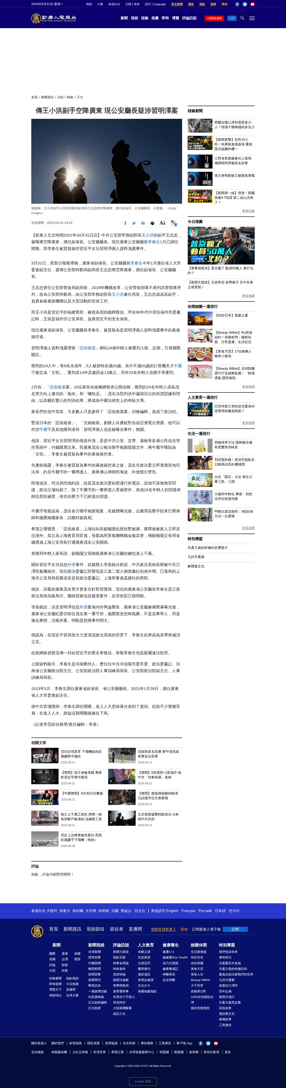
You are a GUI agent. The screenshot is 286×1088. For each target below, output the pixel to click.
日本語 (220, 911)
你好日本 (197, 957)
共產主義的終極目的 (233, 969)
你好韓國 (197, 963)
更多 (228, 1052)
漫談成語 (144, 974)
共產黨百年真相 (230, 963)
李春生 (154, 242)
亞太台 (140, 911)
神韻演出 (55, 995)
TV (232, 18)
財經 (65, 965)
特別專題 (195, 539)
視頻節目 (96, 929)
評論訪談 (189, 18)
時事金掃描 (121, 963)
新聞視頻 (96, 945)
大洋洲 (90, 911)
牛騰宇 (45, 429)
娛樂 (77, 953)
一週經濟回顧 (97, 991)
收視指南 (75, 1043)
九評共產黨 (196, 557)
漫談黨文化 (227, 1013)
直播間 (135, 929)
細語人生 (119, 1013)
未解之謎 (144, 952)
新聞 (124, 18)
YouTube (252, 4)
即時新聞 (55, 984)
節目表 (116, 929)
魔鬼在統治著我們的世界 (236, 974)
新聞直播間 (215, 18)
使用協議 (111, 1043)
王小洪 (148, 235)
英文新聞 (177, 4)
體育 (77, 959)
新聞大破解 (121, 980)
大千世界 (197, 985)
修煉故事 (225, 1019)
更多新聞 (248, 386)
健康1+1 (168, 952)
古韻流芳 (144, 963)
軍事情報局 (121, 985)
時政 (70, 97)
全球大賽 (72, 995)
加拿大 (64, 911)
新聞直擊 (94, 974)
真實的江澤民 (228, 985)
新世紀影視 (211, 1052)
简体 (137, 4)
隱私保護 (93, 1043)
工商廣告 (225, 1025)
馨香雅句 (144, 969)
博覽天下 (55, 989)
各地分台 (114, 4)
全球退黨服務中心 (141, 1052)
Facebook (237, 4)
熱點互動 (119, 957)
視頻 (134, 18)
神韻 (89, 4)
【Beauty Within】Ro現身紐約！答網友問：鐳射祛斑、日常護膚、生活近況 (233, 337)
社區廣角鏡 (96, 997)
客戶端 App (184, 1043)
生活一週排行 (199, 434)
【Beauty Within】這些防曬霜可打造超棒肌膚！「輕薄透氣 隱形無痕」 (234, 373)
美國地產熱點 (147, 991)
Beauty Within (200, 980)
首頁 (34, 97)
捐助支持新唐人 (163, 929)
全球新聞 (94, 952)
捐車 (213, 4)
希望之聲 (117, 1052)
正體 (128, 4)
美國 (52, 959)
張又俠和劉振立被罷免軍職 (234, 175)
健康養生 (171, 945)
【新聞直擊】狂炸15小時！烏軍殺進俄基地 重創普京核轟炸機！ (233, 144)
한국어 (234, 911)
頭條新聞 (195, 111)
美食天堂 (197, 969)
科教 (65, 970)
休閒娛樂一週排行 (203, 306)
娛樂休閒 (199, 945)
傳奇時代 (225, 957)
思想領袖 (119, 974)
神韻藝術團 (59, 1052)
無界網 (193, 1052)
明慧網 (164, 1052)
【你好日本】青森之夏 (231, 315)
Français (188, 911)
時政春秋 (119, 969)
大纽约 (51, 911)
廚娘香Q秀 (198, 991)
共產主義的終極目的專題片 (208, 547)
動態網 (179, 1052)
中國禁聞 (94, 963)
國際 (52, 953)
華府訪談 (94, 985)
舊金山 (126, 911)
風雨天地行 (227, 997)
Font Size (162, 223)
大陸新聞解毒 (122, 1008)
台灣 (65, 959)
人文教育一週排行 (203, 397)
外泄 (71, 564)
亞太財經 (94, 1008)
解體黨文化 (196, 566)
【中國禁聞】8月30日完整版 (82, 793)
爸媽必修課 (146, 980)
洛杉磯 (77, 911)
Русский (205, 911)
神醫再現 (169, 974)
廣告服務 (147, 1043)
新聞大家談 (121, 952)
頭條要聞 (55, 978)
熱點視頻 (72, 978)
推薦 (155, 18)
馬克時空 (119, 1002)
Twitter (245, 4)
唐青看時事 (121, 991)
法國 (114, 911)
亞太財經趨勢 (97, 1002)
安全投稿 (129, 1043)
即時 (165, 18)
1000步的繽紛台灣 (202, 999)
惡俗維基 (88, 348)
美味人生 (197, 974)
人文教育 (146, 945)
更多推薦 (248, 296)
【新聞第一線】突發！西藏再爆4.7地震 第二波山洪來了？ (234, 197)
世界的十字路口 (124, 997)
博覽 (175, 18)
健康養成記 (170, 969)
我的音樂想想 (200, 1008)
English (172, 911)
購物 (224, 4)
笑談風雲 (144, 957)
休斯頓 (103, 911)
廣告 (191, 4)
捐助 (202, 4)
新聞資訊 (47, 97)
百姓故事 (225, 1008)
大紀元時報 (80, 1052)
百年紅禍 (225, 991)
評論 (52, 965)
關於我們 (57, 1043)
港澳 (65, 953)
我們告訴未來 (228, 952)
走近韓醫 (169, 980)
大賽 (100, 4)
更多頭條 (248, 211)
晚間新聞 (94, 969)
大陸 (60, 97)
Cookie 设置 (143, 1081)
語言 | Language (155, 4)
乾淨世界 (99, 1052)
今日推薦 (195, 222)
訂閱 (235, 929)
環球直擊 (94, 957)
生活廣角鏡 (198, 952)
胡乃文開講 (170, 963)
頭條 (144, 18)
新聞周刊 (94, 980)
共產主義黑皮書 (230, 1002)
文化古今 (144, 985)
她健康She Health (175, 957)
